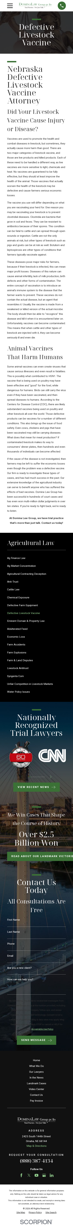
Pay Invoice (36, 1100)
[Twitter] (29, 1175)
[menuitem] (36, 558)
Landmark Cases (36, 1083)
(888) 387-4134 (36, 1160)
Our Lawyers (36, 1071)
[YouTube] (36, 1175)
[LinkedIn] (51, 1175)
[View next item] (50, 776)
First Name (13, 920)
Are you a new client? (19, 968)
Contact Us (36, 1094)
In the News (36, 1077)
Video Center (36, 1089)
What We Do (36, 1066)
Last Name (13, 932)
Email (10, 956)
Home (36, 1060)
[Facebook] (21, 1175)
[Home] (35, 5)
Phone (11, 944)
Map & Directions (36, 1145)
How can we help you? (20, 979)
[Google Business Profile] (44, 1175)
